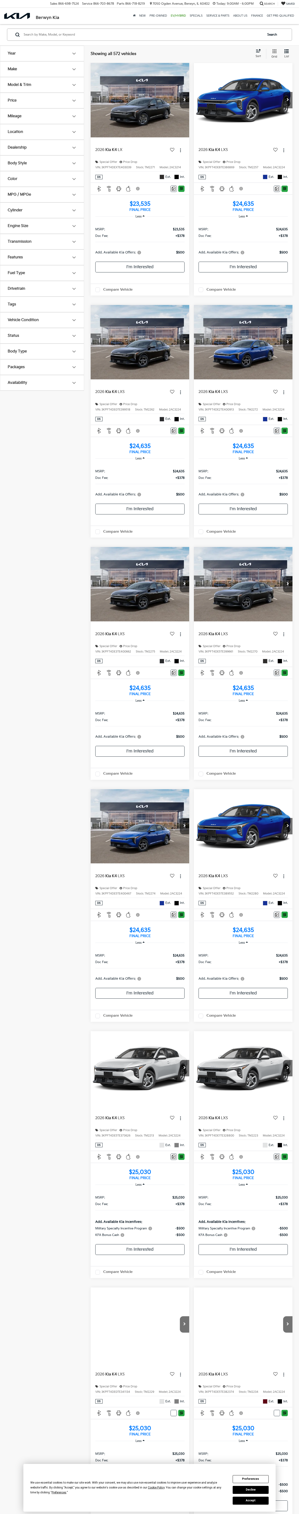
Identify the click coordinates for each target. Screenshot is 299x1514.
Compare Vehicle (118, 291)
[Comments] (174, 189)
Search (272, 35)
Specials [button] (196, 16)
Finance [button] (257, 16)
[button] (184, 100)
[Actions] (180, 150)
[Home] (134, 16)
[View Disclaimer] (138, 189)
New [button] (142, 16)
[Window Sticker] (181, 189)
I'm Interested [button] (139, 266)
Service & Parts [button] (217, 16)
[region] (140, 240)
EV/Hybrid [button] (178, 16)
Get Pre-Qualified (280, 16)
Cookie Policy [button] (156, 1487)
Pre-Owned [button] (158, 16)
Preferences (250, 1479)
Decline (251, 1489)
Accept (251, 1500)
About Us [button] (240, 16)
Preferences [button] (59, 1492)
